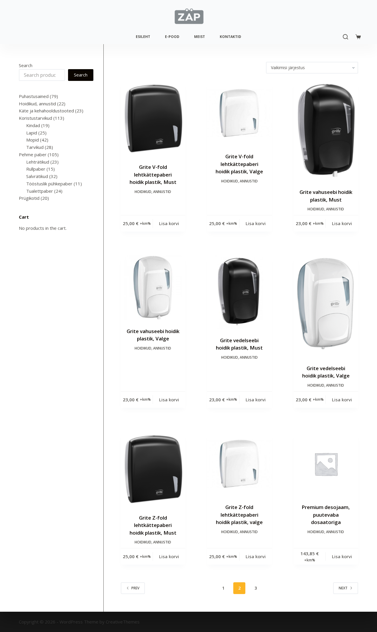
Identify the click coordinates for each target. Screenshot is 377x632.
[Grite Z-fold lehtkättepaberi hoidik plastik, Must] (153, 469)
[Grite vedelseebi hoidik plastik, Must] (239, 292)
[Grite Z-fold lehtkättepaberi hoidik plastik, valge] (239, 464)
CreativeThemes (123, 622)
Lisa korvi (169, 223)
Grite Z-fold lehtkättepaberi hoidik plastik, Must (153, 525)
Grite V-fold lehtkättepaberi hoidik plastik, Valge (239, 164)
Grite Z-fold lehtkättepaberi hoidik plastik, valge (239, 514)
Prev (135, 588)
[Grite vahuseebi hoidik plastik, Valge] (153, 287)
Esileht (143, 36)
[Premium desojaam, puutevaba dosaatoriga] (326, 464)
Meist (199, 36)
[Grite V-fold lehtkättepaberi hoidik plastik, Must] (153, 118)
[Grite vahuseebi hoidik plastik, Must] (326, 131)
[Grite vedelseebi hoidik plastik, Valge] (326, 306)
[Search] (345, 36)
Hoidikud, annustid (153, 191)
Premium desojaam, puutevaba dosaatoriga (326, 514)
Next (343, 588)
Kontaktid (230, 36)
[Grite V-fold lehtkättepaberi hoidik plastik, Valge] (239, 113)
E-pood (172, 36)
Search (25, 65)
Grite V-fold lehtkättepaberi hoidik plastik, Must (153, 174)
